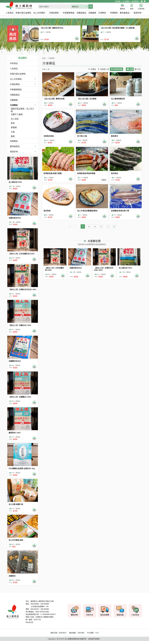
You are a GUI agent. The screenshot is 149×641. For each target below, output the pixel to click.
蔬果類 (14, 127)
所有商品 (14, 63)
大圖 (131, 69)
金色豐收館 (135, 1)
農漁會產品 (15, 146)
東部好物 (14, 151)
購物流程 (74, 614)
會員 (131, 9)
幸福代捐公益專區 (18, 73)
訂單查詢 (141, 9)
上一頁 (76, 226)
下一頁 (108, 226)
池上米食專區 (16, 78)
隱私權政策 (29, 622)
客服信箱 (120, 614)
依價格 (93, 69)
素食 (13, 123)
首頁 (43, 58)
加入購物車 (77, 38)
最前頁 (70, 226)
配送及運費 (104, 614)
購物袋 (122, 9)
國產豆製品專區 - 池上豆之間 (22, 110)
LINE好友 (135, 614)
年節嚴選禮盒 (16, 89)
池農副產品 (15, 94)
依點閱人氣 (104, 69)
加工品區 (15, 118)
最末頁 (114, 226)
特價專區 (14, 141)
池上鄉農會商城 (23, 7)
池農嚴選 (14, 99)
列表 (139, 69)
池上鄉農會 (126, 1)
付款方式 (89, 614)
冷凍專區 (14, 105)
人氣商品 (14, 68)
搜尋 (90, 6)
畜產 (13, 136)
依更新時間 (117, 69)
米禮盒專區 (15, 84)
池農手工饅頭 (17, 114)
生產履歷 (117, 1)
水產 (13, 131)
